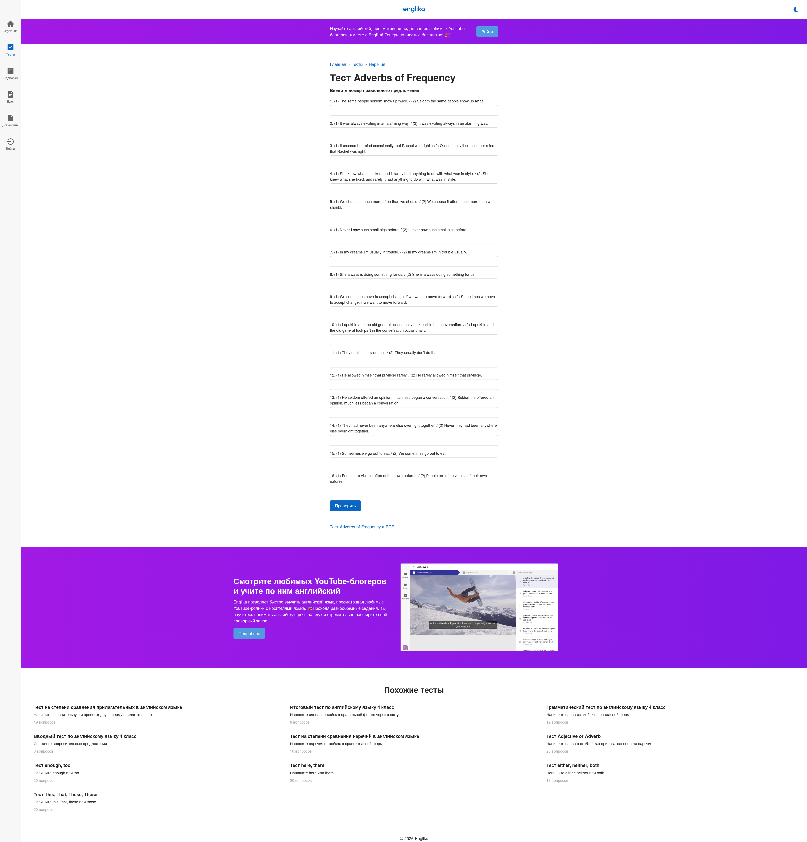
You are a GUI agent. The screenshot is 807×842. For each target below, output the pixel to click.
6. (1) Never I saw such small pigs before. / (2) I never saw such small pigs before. (398, 229)
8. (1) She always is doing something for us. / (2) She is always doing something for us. (403, 274)
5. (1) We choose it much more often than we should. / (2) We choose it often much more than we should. (411, 204)
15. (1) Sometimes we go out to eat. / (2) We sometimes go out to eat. (388, 453)
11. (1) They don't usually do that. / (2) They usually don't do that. (384, 352)
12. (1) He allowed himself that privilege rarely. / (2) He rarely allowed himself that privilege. (406, 375)
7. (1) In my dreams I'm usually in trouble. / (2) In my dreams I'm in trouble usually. (398, 252)
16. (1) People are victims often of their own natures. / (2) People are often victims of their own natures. (408, 478)
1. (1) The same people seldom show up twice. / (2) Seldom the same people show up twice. (407, 100)
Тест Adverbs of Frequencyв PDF (362, 527)
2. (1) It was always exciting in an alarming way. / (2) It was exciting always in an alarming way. (409, 123)
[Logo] (414, 9)
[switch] (796, 9)
